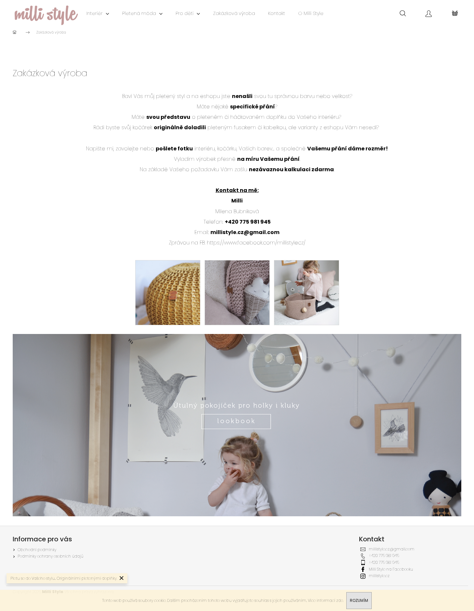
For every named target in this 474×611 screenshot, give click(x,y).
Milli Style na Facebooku (391, 569)
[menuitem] (98, 13)
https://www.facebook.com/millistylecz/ (256, 242)
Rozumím (359, 600)
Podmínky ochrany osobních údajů (50, 556)
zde (339, 600)
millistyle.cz (379, 575)
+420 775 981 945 (384, 555)
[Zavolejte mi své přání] (237, 292)
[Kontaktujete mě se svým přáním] (306, 292)
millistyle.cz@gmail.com (245, 232)
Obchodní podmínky (37, 549)
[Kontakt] (237, 424)
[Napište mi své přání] (168, 292)
